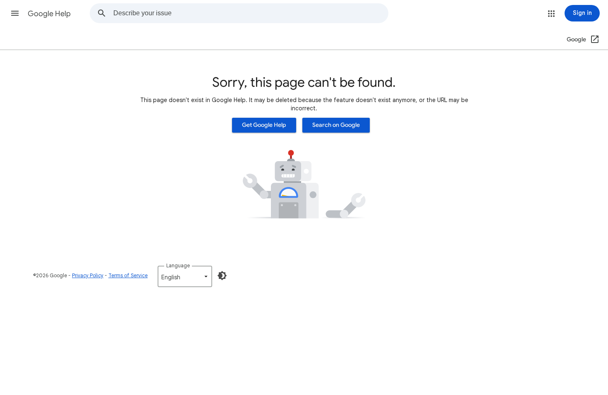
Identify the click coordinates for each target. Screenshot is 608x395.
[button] (15, 13)
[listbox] (185, 276)
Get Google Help (264, 124)
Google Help (49, 13)
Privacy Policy (87, 275)
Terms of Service (128, 275)
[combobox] (250, 13)
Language (178, 265)
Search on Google (336, 124)
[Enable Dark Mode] (222, 276)
